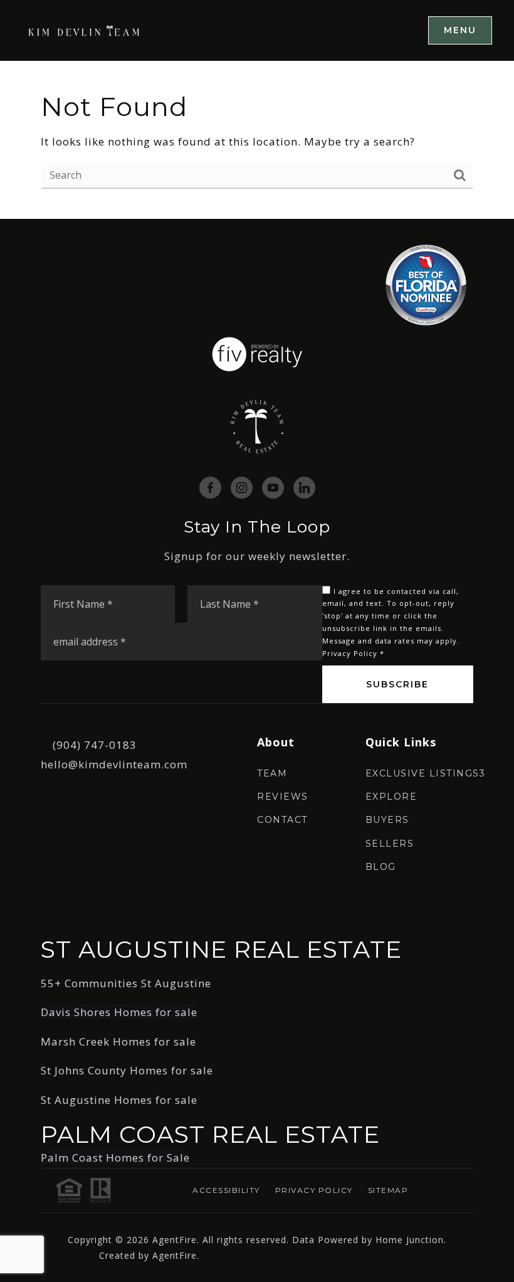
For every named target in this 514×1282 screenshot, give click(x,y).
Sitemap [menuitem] (388, 1190)
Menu (460, 30)
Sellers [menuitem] (389, 843)
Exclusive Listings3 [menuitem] (425, 773)
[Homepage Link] (84, 30)
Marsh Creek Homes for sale (118, 1041)
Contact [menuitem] (282, 819)
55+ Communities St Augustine (126, 983)
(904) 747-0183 (95, 745)
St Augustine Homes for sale (119, 1100)
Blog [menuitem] (380, 866)
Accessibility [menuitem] (226, 1190)
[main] (257, 140)
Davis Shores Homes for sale (119, 1012)
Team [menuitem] (272, 773)
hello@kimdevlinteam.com (114, 764)
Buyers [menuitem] (387, 819)
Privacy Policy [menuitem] (314, 1190)
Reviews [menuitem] (282, 796)
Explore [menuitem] (391, 796)
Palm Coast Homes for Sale (115, 1157)
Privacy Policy (349, 653)
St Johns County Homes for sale (127, 1070)
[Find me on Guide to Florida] (426, 284)
